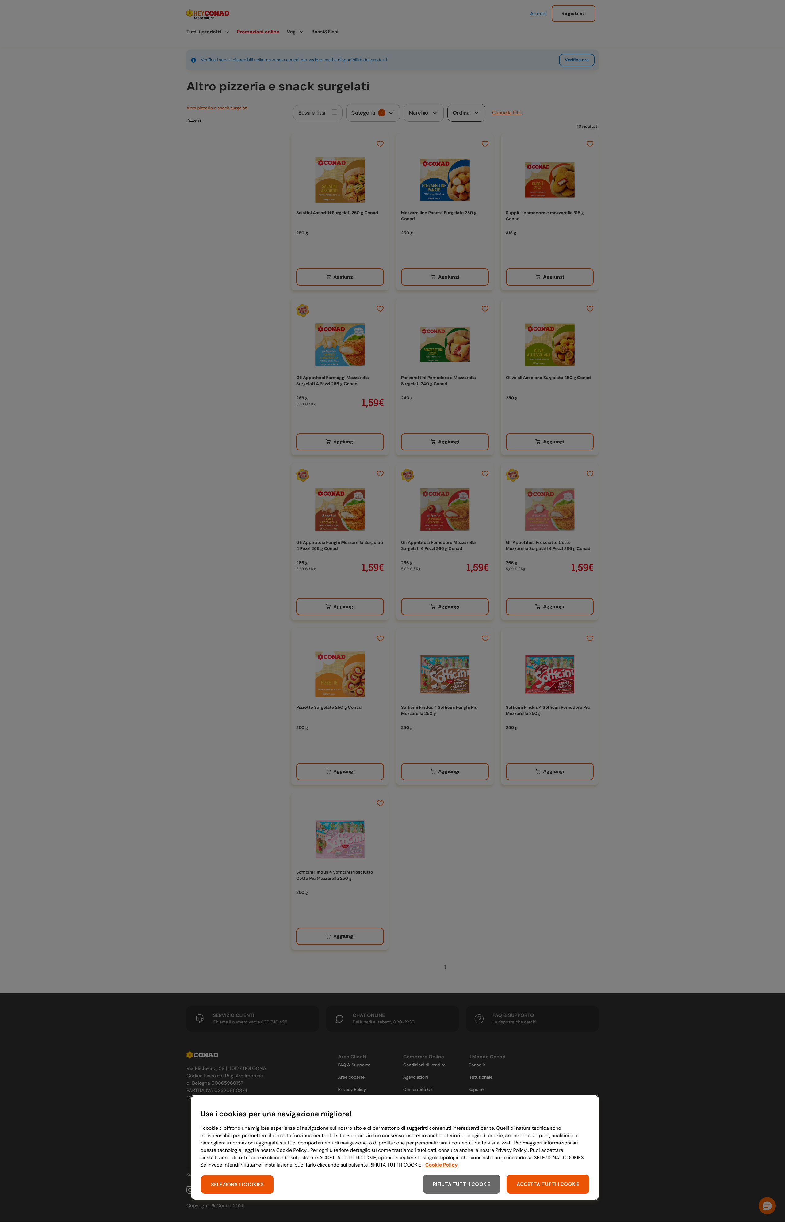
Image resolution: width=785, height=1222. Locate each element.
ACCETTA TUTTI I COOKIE (548, 1184)
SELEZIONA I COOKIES (237, 1184)
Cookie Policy (441, 1165)
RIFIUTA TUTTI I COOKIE (462, 1184)
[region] (395, 1147)
